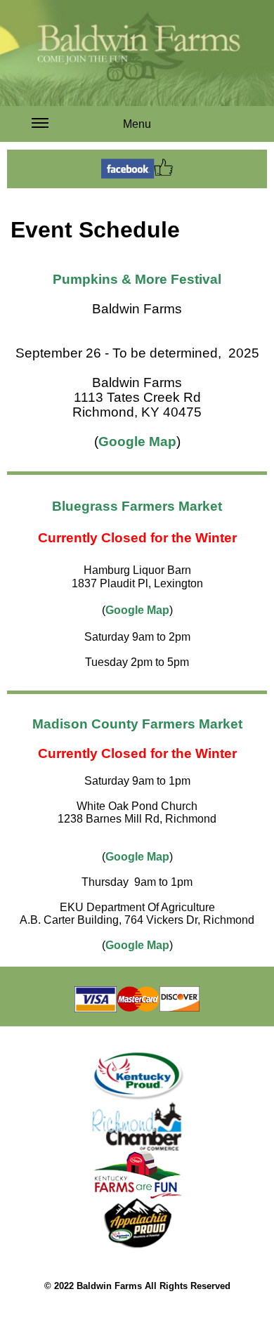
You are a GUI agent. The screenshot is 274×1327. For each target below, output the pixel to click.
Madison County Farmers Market (137, 724)
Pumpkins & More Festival (137, 279)
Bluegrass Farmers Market (137, 506)
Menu (137, 124)
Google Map (137, 441)
